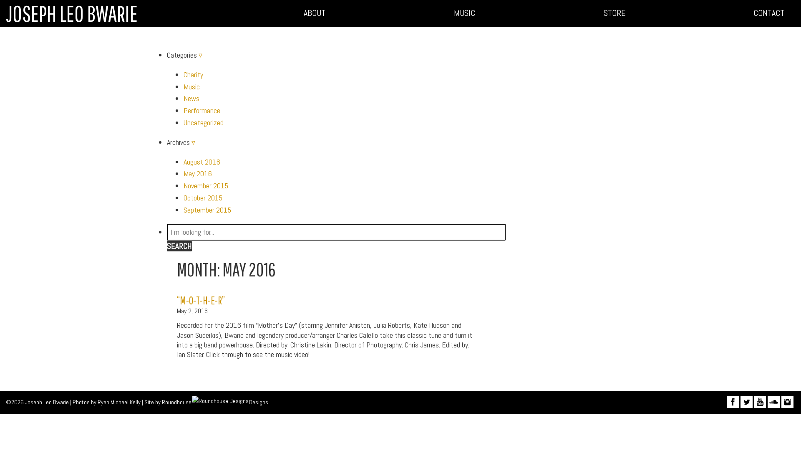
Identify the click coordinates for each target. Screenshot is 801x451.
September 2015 (207, 210)
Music (464, 13)
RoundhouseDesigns (215, 402)
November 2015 (206, 185)
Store (614, 13)
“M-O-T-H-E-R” (201, 300)
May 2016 (198, 173)
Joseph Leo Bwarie (72, 13)
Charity (193, 74)
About (314, 13)
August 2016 (202, 162)
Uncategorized (204, 122)
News (191, 98)
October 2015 (203, 198)
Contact (768, 13)
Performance (202, 110)
